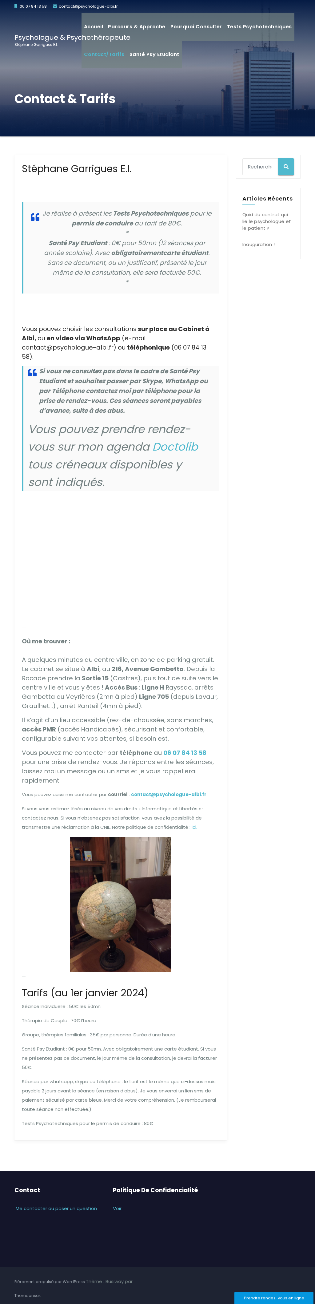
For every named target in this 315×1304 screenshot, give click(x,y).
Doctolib (175, 447)
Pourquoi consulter (196, 26)
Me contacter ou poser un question (55, 1208)
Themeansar (27, 1295)
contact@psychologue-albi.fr (168, 794)
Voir (117, 1208)
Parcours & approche (136, 26)
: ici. (193, 827)
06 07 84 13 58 (184, 752)
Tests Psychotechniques (259, 26)
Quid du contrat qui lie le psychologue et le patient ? (266, 221)
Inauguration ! (258, 244)
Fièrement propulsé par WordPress (50, 1282)
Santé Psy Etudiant (154, 54)
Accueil (93, 26)
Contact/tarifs (104, 54)
